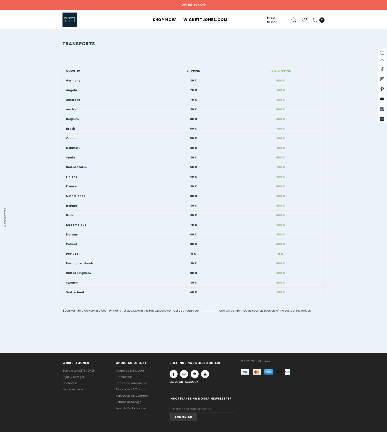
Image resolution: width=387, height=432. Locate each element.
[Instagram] (184, 374)
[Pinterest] (195, 374)
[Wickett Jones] (382, 119)
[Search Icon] (293, 19)
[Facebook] (174, 374)
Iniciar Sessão (272, 20)
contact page (209, 310)
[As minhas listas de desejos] (304, 19)
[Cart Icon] (315, 19)
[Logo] (100, 20)
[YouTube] (205, 374)
